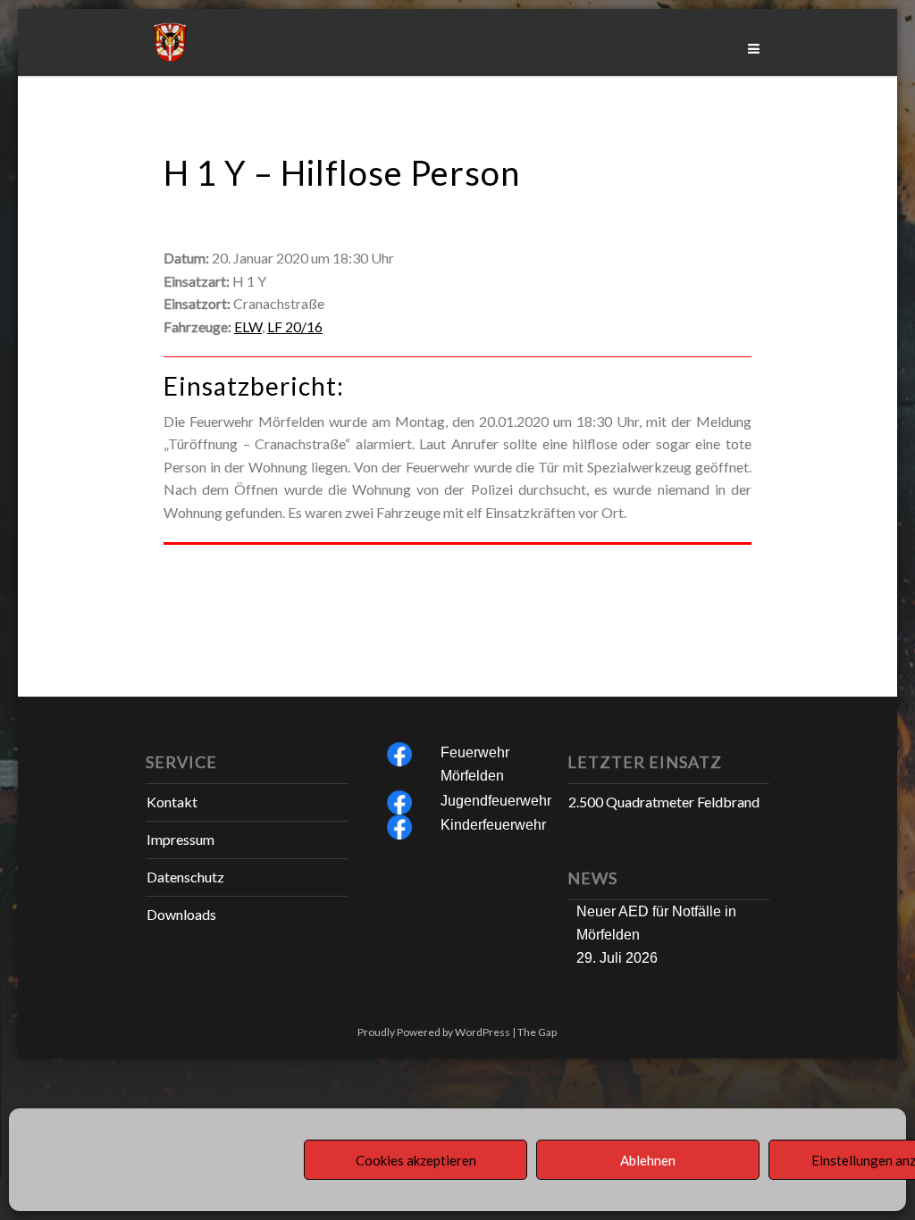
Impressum (180, 839)
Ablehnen (648, 1160)
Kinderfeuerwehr (493, 824)
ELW (248, 326)
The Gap (537, 1032)
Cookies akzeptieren (416, 1160)
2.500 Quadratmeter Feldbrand (664, 801)
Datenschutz (185, 876)
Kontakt (172, 801)
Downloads (181, 914)
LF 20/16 (295, 326)
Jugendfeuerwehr (496, 800)
